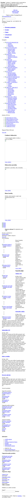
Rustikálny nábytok (12, 61)
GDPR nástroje (8, 439)
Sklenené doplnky (12, 102)
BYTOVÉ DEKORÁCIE (12, 42)
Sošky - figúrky (11, 51)
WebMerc (19, 495)
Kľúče (3, 430)
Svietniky (10, 86)
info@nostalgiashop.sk (10, 449)
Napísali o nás (8, 444)
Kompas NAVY (6, 266)
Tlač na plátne (11, 90)
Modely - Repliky (12, 53)
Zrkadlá (9, 95)
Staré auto (5, 276)
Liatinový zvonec (7, 297)
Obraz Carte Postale (7, 307)
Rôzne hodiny (11, 70)
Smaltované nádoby (12, 75)
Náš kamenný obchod (10, 445)
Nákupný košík (15, 11)
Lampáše (10, 83)
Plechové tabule (11, 112)
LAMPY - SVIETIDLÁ (11, 82)
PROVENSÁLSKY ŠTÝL (12, 122)
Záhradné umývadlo (7, 287)
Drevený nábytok (6, 375)
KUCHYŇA (9, 71)
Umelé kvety (11, 46)
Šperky (9, 58)
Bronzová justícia (7, 318)
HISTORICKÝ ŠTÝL (11, 117)
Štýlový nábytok (11, 63)
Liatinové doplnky (12, 80)
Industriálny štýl (6, 330)
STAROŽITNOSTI (10, 125)
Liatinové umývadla (12, 78)
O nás (6, 440)
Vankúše (10, 43)
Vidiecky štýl (18, 273)
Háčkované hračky (12, 104)
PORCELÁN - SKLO (11, 96)
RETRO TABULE (10, 110)
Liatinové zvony (11, 79)
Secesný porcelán (12, 100)
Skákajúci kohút (5, 469)
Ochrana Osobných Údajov (11, 442)
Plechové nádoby (12, 73)
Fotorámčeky (11, 92)
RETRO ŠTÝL (9, 123)
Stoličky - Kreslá (11, 62)
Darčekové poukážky (12, 57)
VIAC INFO (8, 190)
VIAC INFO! (8, 162)
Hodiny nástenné (11, 68)
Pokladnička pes (5, 426)
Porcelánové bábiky (12, 99)
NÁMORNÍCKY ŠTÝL (12, 120)
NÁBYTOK (9, 59)
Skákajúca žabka (6, 411)
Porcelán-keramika (12, 74)
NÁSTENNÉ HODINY (12, 67)
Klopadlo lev (5, 401)
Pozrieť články (5, 234)
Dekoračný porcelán (12, 98)
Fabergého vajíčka (19, 311)
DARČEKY (9, 54)
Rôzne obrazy (11, 94)
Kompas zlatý (6, 256)
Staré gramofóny (11, 66)
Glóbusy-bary (11, 64)
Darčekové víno (11, 55)
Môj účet (15, 10)
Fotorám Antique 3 (7, 245)
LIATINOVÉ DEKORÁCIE (13, 77)
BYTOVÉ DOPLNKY (11, 47)
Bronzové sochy (11, 49)
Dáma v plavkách (6, 422)
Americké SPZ (11, 111)
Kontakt (7, 443)
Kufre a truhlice (6, 356)
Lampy (9, 84)
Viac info (4, 132)
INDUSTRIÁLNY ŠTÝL (12, 119)
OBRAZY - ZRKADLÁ (12, 87)
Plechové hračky (11, 107)
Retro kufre (10, 45)
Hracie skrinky (11, 106)
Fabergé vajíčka (11, 50)
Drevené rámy (11, 91)
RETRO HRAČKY (11, 103)
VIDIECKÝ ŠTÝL (10, 126)
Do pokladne (15, 12)
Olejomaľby (10, 88)
